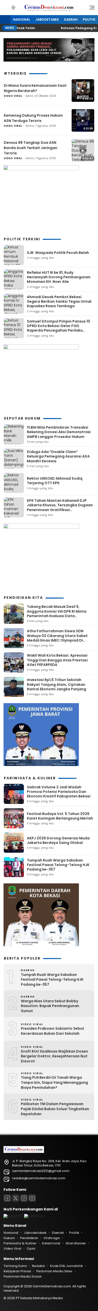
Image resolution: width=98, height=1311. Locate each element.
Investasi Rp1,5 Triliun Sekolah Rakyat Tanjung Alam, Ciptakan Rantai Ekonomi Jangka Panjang (56, 684)
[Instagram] (24, 1198)
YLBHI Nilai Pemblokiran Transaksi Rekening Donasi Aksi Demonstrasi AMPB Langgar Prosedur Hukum (59, 432)
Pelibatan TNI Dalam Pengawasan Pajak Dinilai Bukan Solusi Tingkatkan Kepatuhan (55, 1109)
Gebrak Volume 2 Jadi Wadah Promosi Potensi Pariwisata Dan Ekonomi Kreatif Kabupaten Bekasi (58, 792)
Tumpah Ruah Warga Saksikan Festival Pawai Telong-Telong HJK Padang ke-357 (58, 865)
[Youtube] (32, 1198)
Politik (89, 19)
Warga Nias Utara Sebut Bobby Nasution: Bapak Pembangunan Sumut (50, 1006)
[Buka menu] (90, 8)
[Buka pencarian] (6, 7)
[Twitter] (15, 1198)
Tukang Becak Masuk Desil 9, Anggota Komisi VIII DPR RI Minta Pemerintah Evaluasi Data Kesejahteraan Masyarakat (56, 613)
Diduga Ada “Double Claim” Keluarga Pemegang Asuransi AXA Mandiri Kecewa (58, 456)
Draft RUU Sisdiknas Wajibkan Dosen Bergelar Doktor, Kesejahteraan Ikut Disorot (54, 1056)
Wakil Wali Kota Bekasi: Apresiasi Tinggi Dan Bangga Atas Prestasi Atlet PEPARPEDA (57, 660)
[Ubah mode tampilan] (13, 7)
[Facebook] (7, 1198)
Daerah (71, 19)
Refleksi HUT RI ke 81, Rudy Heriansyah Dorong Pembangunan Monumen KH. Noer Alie (58, 277)
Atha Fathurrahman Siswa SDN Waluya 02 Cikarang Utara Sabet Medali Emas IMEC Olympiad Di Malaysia (57, 637)
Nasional (21, 19)
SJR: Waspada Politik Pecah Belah (58, 252)
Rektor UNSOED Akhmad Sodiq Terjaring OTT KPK (54, 480)
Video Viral (13, 96)
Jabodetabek (47, 19)
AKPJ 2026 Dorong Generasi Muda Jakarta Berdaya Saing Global (58, 840)
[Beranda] (5, 19)
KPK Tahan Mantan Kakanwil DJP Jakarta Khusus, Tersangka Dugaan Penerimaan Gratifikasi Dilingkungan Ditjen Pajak (60, 507)
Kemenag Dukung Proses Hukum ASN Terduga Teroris (33, 118)
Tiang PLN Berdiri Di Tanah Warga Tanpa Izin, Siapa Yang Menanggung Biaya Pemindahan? (54, 1082)
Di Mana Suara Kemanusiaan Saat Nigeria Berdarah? (35, 88)
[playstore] (34, 1215)
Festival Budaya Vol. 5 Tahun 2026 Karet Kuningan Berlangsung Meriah (60, 816)
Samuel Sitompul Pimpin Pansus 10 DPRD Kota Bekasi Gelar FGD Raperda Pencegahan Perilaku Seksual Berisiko (58, 328)
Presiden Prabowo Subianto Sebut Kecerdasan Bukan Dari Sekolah (52, 1031)
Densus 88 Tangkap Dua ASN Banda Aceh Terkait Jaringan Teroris (30, 148)
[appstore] (13, 1215)
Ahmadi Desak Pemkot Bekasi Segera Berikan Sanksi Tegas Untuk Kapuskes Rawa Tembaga (59, 301)
